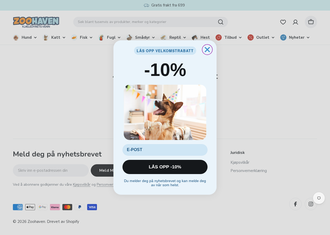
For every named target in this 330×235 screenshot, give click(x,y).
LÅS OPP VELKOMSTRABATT (165, 50)
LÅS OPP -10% (165, 166)
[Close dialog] (207, 49)
